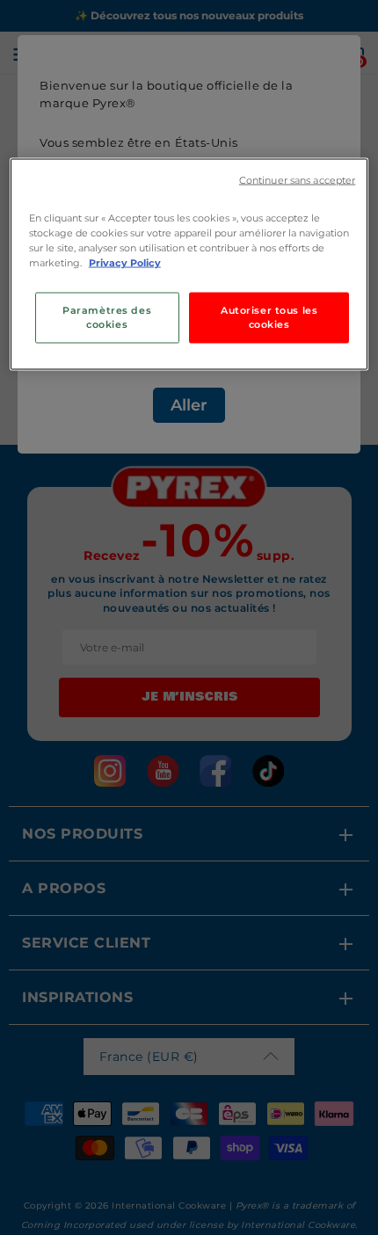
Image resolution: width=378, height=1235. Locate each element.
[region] (189, 263)
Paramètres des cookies (106, 317)
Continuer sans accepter (297, 179)
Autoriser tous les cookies (269, 317)
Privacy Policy (125, 262)
